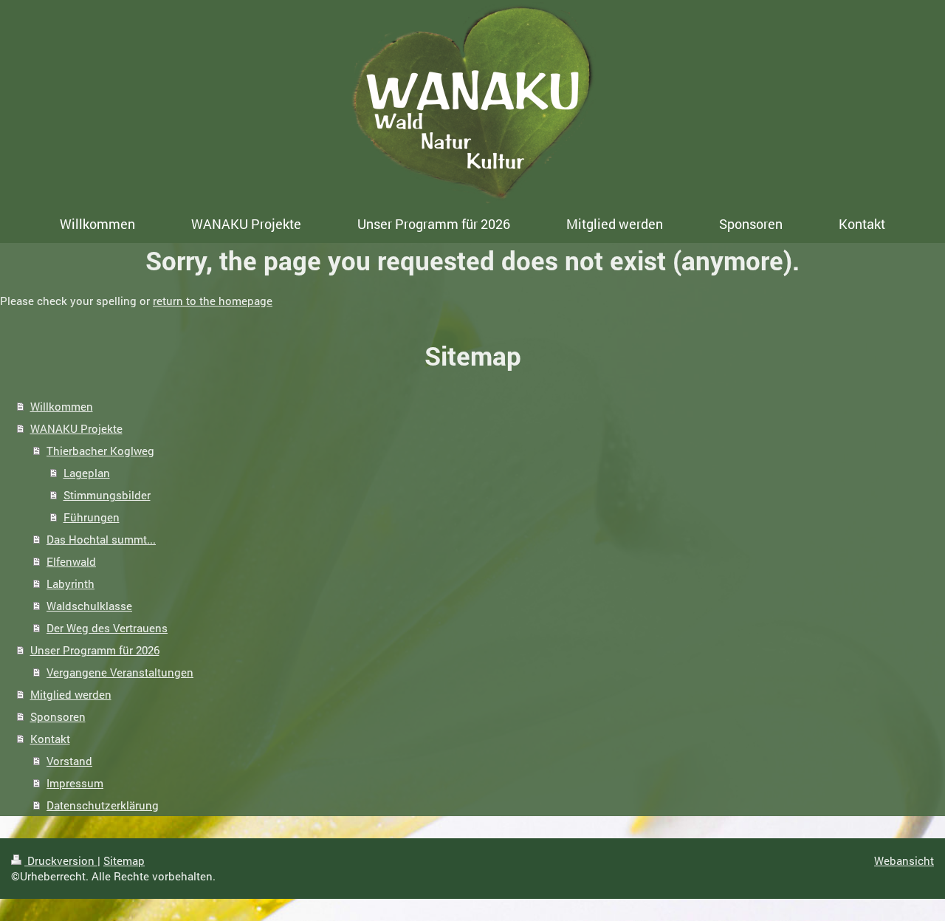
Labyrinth (70, 583)
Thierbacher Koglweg (100, 450)
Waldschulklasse (89, 605)
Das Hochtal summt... (101, 539)
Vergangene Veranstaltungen (120, 672)
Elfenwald (71, 561)
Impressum (75, 783)
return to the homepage (212, 300)
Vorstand (69, 760)
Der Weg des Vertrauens (107, 627)
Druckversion (60, 860)
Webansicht (904, 860)
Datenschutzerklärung (103, 805)
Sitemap (124, 860)
